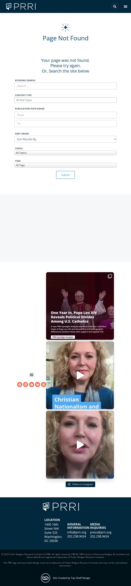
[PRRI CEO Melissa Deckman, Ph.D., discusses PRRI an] (80, 375)
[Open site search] (114, 6)
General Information (78, 526)
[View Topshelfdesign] (45, 578)
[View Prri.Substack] (43, 384)
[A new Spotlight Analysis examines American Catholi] (80, 306)
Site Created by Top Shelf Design (71, 578)
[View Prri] (37, 384)
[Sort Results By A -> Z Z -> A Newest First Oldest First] (65, 139)
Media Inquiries (98, 526)
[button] (125, 6)
